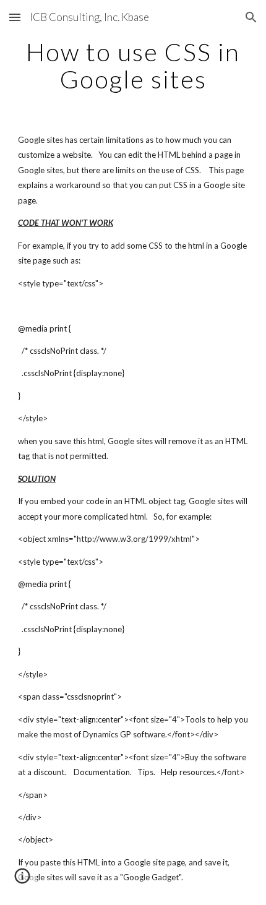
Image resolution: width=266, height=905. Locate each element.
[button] (15, 17)
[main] (133, 65)
